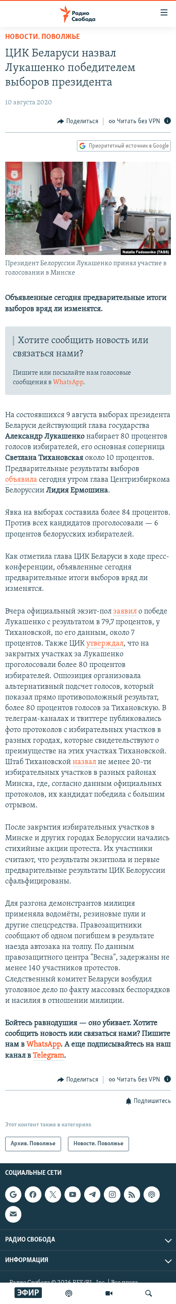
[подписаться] (13, 1214)
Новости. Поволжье (42, 37)
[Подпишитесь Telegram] (92, 1194)
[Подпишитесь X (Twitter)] (53, 1194)
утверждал (104, 644)
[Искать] (148, 1293)
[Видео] (109, 1293)
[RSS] (132, 1194)
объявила (21, 480)
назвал (85, 762)
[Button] (77, 121)
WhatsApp (68, 382)
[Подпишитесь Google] (13, 1194)
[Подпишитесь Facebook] (33, 1194)
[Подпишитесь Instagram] (112, 1194)
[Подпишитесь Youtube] (73, 1194)
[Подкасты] (152, 1194)
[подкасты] (69, 1293)
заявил (125, 612)
